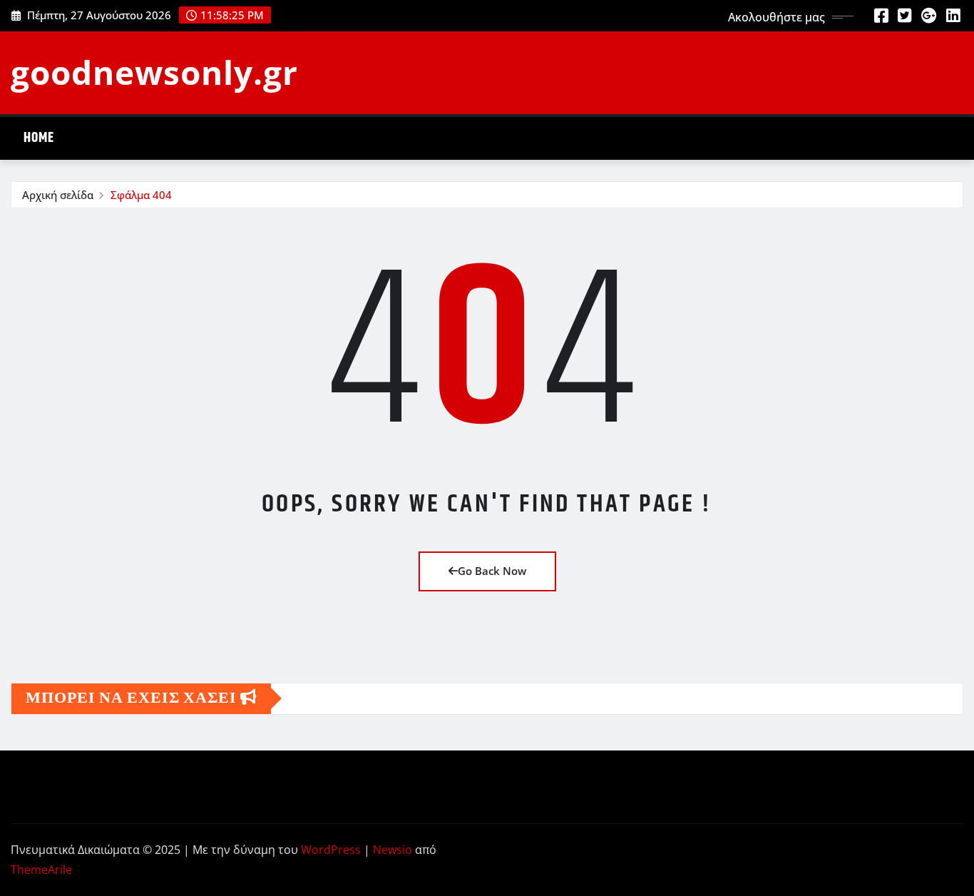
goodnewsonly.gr (154, 72)
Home (39, 138)
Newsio (392, 849)
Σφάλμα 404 (141, 195)
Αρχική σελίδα (57, 195)
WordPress (331, 849)
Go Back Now (492, 571)
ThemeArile (41, 869)
